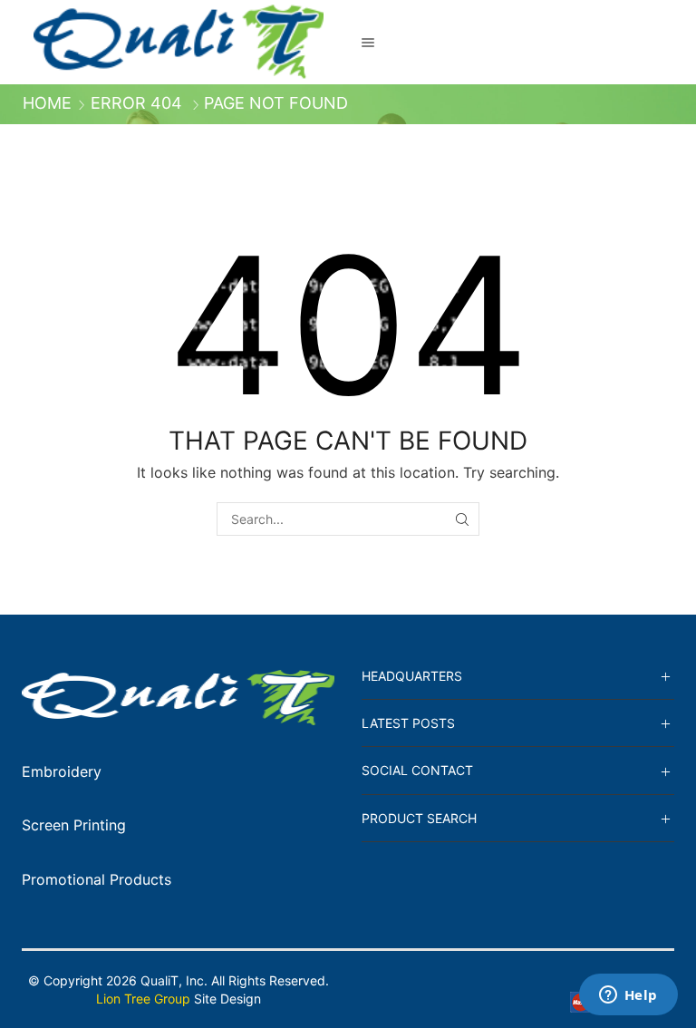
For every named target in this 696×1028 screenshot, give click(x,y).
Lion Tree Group (143, 998)
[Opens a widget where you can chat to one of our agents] (628, 996)
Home (47, 103)
